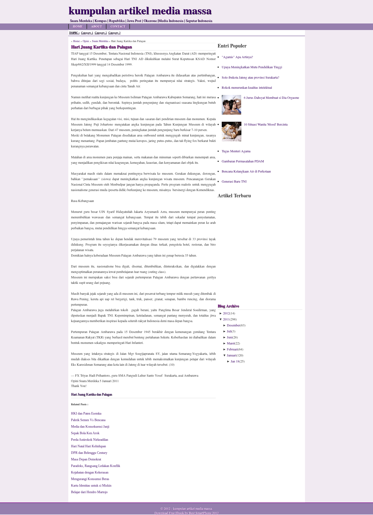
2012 (226, 313)
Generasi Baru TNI (234, 181)
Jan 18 (235, 361)
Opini (86, 41)
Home (77, 26)
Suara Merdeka (100, 41)
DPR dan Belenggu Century (89, 453)
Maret (231, 343)
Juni (229, 337)
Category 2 (101, 32)
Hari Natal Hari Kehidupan (88, 446)
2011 (226, 319)
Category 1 (87, 32)
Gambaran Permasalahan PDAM (243, 161)
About (96, 26)
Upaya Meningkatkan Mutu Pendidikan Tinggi (252, 67)
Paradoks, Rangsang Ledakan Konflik (95, 466)
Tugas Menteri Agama (236, 151)
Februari (232, 349)
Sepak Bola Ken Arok (85, 433)
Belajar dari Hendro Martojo (89, 492)
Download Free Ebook (169, 513)
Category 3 (114, 32)
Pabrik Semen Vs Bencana (88, 420)
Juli (229, 331)
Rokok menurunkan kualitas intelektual (247, 87)
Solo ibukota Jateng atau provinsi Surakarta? (250, 77)
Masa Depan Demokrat (86, 459)
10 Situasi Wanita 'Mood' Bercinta (266, 124)
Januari (231, 355)
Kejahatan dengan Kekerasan (89, 472)
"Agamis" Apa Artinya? (237, 57)
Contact (118, 26)
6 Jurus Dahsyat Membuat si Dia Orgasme (271, 97)
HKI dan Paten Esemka (86, 413)
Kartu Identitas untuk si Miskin (91, 485)
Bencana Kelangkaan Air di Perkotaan (246, 171)
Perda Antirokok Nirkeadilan (89, 440)
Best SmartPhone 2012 (204, 513)
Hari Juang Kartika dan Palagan (91, 394)
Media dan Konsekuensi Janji (90, 426)
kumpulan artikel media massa (192, 508)
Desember (233, 325)
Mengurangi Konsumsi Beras (90, 479)
